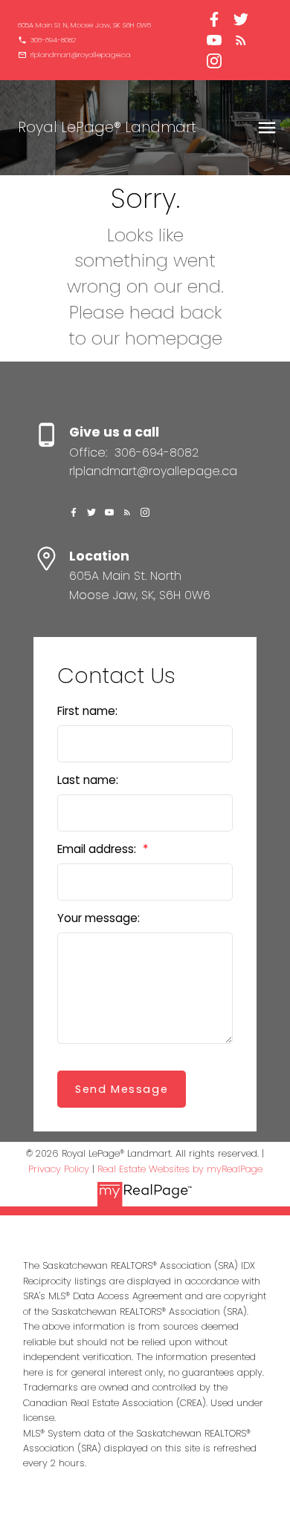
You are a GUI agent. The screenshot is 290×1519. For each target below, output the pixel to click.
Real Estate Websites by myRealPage (179, 1169)
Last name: (87, 780)
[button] (84, 25)
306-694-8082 (53, 40)
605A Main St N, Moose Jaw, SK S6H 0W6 (84, 25)
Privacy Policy (58, 1169)
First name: (87, 711)
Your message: (98, 918)
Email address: (98, 849)
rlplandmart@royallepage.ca (80, 54)
